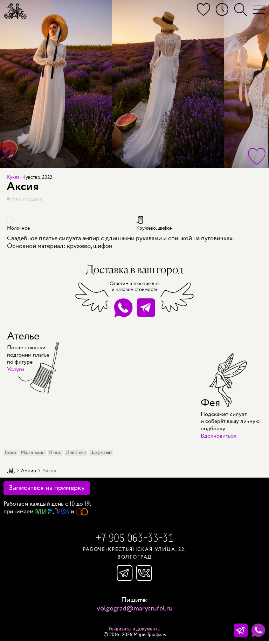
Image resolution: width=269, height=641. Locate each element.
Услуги (15, 369)
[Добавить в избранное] (256, 156)
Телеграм (125, 573)
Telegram (146, 307)
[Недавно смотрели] (222, 9)
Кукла (13, 177)
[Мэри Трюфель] (15, 11)
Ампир (28, 471)
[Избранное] (203, 9)
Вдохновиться (218, 436)
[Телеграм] (241, 630)
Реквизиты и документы (134, 629)
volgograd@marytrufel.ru (135, 608)
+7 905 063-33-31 (134, 539)
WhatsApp (123, 307)
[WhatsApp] (258, 630)
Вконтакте (144, 573)
